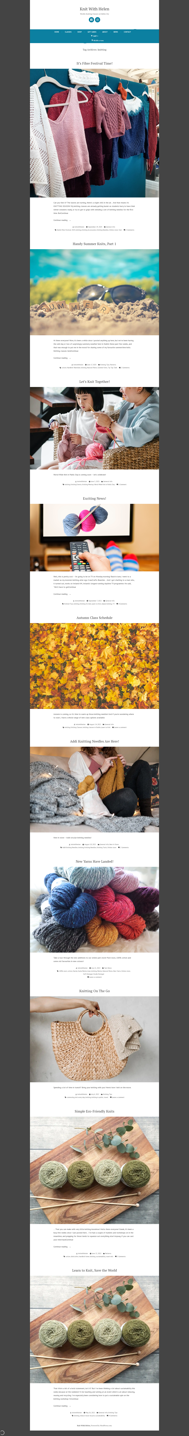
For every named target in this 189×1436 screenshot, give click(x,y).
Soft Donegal (88, 974)
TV (114, 604)
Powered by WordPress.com (101, 1425)
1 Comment (122, 484)
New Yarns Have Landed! (94, 861)
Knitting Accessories (89, 230)
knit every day (80, 1097)
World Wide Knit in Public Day (104, 484)
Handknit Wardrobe (73, 368)
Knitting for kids (85, 604)
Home (56, 32)
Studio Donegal (98, 974)
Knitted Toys (68, 604)
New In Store (114, 844)
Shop (79, 32)
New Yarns (117, 971)
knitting (78, 230)
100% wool (63, 971)
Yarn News (108, 968)
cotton (64, 368)
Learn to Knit (96, 604)
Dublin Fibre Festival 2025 (66, 230)
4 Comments (123, 604)
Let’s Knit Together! (94, 381)
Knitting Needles (103, 230)
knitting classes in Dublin (92, 727)
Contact (127, 32)
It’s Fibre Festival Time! (94, 63)
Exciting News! (94, 498)
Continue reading (64, 220)
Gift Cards (92, 32)
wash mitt (109, 1256)
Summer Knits (102, 368)
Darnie (75, 971)
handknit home (84, 1256)
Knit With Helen (94, 9)
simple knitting (107, 604)
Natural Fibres (92, 368)
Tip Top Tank (112, 368)
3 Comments (121, 1256)
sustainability (101, 1256)
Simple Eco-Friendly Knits (94, 1111)
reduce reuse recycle (87, 1416)
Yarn (120, 230)
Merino (99, 971)
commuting (70, 1097)
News (116, 32)
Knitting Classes (76, 727)
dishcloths (74, 1256)
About (105, 32)
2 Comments (130, 230)
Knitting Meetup (88, 484)
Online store (113, 230)
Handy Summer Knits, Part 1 (94, 244)
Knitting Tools (102, 847)
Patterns (113, 365)
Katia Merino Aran (84, 971)
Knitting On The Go (94, 991)
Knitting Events (76, 484)
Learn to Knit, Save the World (94, 1270)
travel (106, 1097)
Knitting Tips (104, 365)
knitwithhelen (79, 227)
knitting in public (97, 1097)
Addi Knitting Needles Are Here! (94, 741)
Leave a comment (120, 727)
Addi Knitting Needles (70, 847)
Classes (68, 32)
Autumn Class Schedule (94, 617)
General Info (110, 227)
